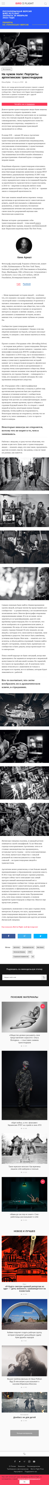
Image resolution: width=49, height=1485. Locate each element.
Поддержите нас (31, 1471)
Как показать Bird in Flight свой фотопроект (20, 927)
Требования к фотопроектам (17, 1469)
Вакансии (21, 1466)
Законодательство (28, 947)
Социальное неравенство (21, 956)
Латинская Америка (19, 952)
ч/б (33, 956)
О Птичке (12, 1466)
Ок (24, 1482)
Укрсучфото (18, 1471)
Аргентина (16, 947)
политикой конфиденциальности (29, 1479)
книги (38, 223)
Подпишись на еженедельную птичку (24, 969)
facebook (27, 284)
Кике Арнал (40, 947)
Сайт (19, 284)
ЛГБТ (29, 952)
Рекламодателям (33, 1466)
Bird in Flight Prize (37, 1469)
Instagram (31, 104)
